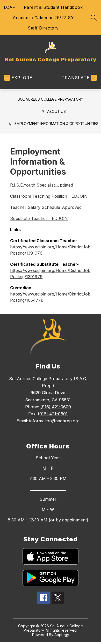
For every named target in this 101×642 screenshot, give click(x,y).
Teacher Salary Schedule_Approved (46, 207)
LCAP (10, 7)
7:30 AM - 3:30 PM (48, 478)
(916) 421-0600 (55, 406)
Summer (48, 499)
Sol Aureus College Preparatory (50, 99)
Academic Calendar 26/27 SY (43, 17)
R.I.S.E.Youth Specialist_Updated (41, 185)
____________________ (48, 488)
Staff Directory (43, 28)
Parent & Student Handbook (53, 7)
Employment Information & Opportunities (56, 123)
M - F (47, 468)
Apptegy (61, 634)
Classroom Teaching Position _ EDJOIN (49, 196)
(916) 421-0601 (53, 413)
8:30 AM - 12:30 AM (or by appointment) (48, 519)
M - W (48, 509)
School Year (48, 457)
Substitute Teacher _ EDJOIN (39, 218)
